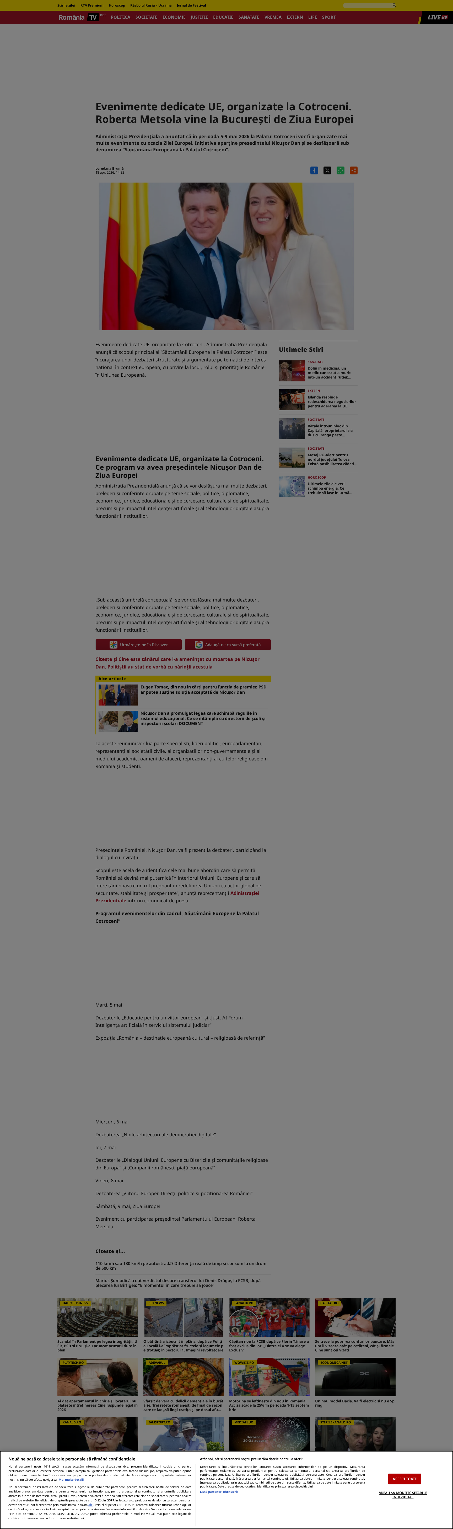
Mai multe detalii (71, 1479)
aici (90, 1504)
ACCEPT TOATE (405, 1478)
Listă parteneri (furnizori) (219, 1492)
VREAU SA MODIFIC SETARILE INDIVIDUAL (403, 1494)
